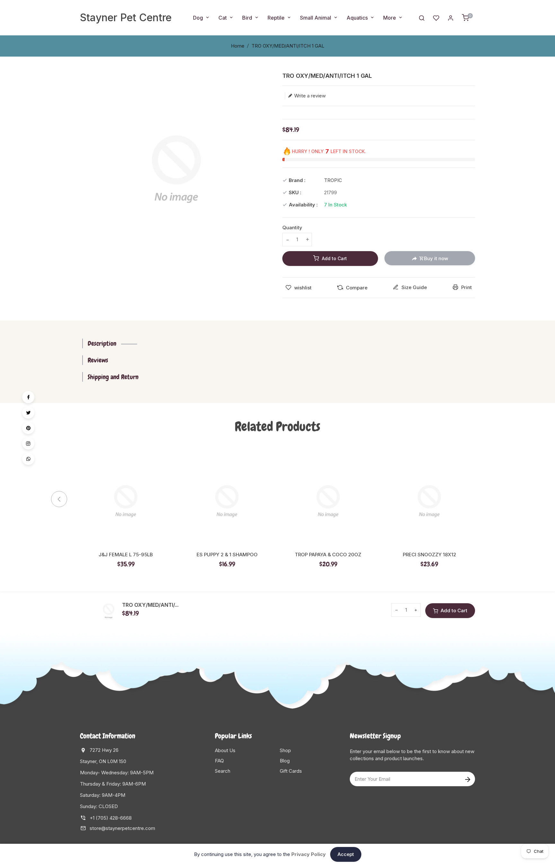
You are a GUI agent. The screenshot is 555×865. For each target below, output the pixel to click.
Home (237, 46)
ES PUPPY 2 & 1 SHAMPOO (227, 555)
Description (102, 343)
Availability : (303, 205)
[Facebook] (28, 397)
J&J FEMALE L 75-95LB (126, 555)
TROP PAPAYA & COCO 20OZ (328, 555)
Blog (285, 761)
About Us (225, 750)
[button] (486, 499)
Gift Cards (291, 771)
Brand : (297, 180)
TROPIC (333, 180)
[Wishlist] (436, 17)
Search (222, 771)
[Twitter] (28, 412)
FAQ (219, 761)
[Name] (467, 779)
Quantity (292, 227)
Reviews (98, 360)
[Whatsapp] (28, 459)
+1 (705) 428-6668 (111, 818)
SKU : (295, 192)
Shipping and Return (113, 377)
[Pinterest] (28, 428)
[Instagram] (28, 443)
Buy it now (436, 258)
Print (466, 287)
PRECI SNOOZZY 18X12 (429, 555)
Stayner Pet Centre (126, 17)
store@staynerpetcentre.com (122, 828)
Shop (285, 750)
